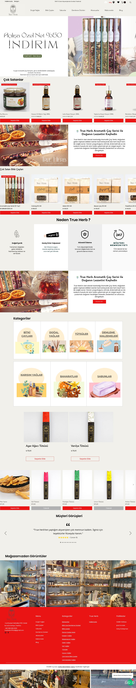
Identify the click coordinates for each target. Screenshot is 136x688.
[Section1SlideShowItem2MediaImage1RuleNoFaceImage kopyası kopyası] (63, 542)
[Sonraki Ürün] (133, 97)
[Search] (130, 2)
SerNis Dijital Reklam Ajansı (66, 667)
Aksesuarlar (40, 635)
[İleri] (125, 46)
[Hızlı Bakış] (77, 97)
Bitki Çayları (39, 625)
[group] (68, 102)
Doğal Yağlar (40, 622)
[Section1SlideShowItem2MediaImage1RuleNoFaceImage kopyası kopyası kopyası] (65, 542)
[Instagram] (6, 633)
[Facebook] (8, 633)
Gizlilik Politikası (121, 622)
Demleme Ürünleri (42, 632)
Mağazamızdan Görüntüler (26, 556)
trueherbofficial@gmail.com (14, 630)
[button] (123, 2)
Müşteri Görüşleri (69, 516)
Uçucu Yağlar (66, 653)
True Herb (93, 616)
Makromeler (40, 639)
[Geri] (10, 46)
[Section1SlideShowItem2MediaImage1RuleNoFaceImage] (60, 542)
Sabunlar (39, 629)
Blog (37, 642)
